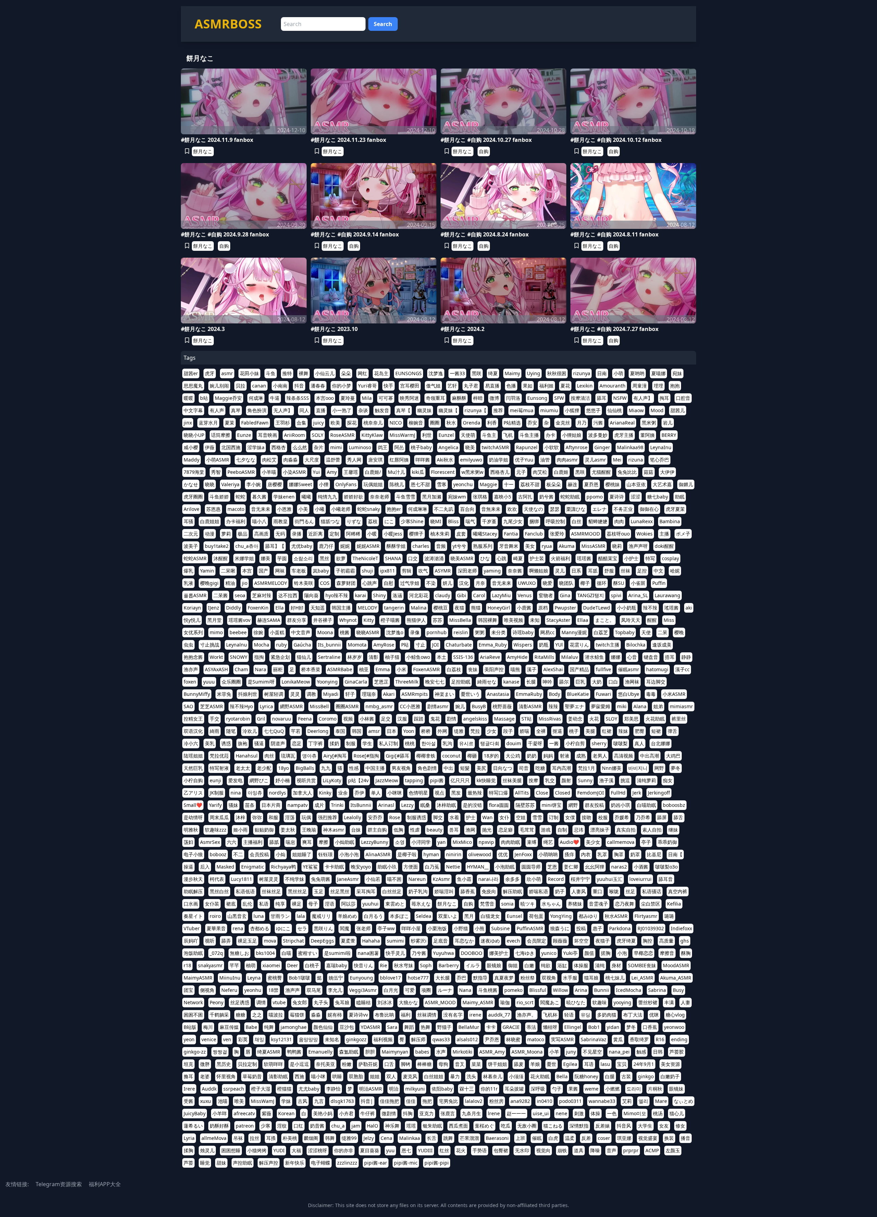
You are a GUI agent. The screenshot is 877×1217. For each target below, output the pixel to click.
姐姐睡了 (301, 854)
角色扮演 (257, 410)
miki (622, 706)
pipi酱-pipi (436, 1162)
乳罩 (602, 854)
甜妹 (221, 1162)
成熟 (581, 755)
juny (571, 1051)
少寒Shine (412, 521)
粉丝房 (496, 1101)
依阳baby (442, 1088)
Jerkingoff (659, 792)
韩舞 (330, 1138)
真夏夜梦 (504, 977)
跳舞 (448, 1138)
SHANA (393, 558)
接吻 (586, 817)
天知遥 (317, 607)
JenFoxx (523, 854)
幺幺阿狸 (594, 866)
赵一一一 (516, 1113)
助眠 (679, 496)
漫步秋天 (193, 879)
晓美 (470, 447)
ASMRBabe (339, 669)
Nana (465, 990)
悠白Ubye (628, 694)
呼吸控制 (555, 521)
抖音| (367, 1101)
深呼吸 (538, 1088)
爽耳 (307, 842)
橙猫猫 (284, 1088)
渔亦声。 (526, 1014)
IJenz (213, 607)
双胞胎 (356, 1076)
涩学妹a (255, 447)
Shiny (379, 595)
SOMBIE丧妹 (642, 965)
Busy (678, 990)
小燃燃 (612, 1088)
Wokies (645, 533)
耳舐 (592, 570)
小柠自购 (193, 780)
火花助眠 (655, 718)
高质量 (666, 940)
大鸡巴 (673, 755)
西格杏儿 (499, 472)
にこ (389, 521)
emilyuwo (471, 459)
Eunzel (446, 435)
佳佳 (411, 1101)
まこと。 (604, 620)
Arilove (191, 509)
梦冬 (631, 1027)
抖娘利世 (247, 694)
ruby (281, 644)
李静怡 (333, 1088)
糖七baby (657, 496)
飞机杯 (550, 1014)
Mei (617, 459)
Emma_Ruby (493, 644)
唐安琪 (375, 459)
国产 (263, 570)
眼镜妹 (676, 1088)
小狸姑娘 (571, 435)
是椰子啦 (407, 854)
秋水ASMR (616, 916)
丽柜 (278, 669)
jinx (188, 422)
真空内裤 (677, 891)
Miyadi (330, 694)
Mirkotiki (462, 1051)
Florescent (443, 472)
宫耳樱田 (409, 385)
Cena (386, 1138)
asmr (227, 373)
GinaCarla (356, 681)
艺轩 (452, 385)
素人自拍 (652, 829)
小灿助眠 (344, 842)
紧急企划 (280, 657)
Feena (305, 718)
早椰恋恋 (643, 953)
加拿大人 (302, 792)
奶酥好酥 (219, 1125)
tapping (414, 780)
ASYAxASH (216, 669)
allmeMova (213, 1138)
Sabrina (657, 990)
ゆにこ (283, 928)
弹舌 (672, 731)
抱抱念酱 (193, 657)
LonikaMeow (296, 681)
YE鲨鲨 (310, 866)
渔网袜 (632, 681)
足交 (386, 718)
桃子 (574, 731)
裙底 (231, 903)
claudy (442, 595)
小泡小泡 (349, 854)
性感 (354, 768)
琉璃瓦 (288, 755)
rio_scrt (525, 1002)
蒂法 (531, 1027)
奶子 (560, 891)
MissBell (319, 706)
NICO (396, 422)
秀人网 (354, 459)
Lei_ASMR (642, 977)
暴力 (455, 1076)
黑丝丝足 (297, 891)
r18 (187, 965)
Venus (525, 595)
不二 (238, 854)
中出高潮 (649, 755)
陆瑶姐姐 (193, 755)
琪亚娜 (624, 1138)
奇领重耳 (435, 398)
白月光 (391, 990)
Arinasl (386, 805)
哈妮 (675, 570)
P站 (405, 644)
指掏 (259, 657)
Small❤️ (193, 805)
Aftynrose (577, 447)
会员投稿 (259, 854)
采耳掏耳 (365, 891)
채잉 (259, 1039)
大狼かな (408, 1002)
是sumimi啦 (337, 953)
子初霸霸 (345, 570)
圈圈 (435, 422)
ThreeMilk (406, 681)
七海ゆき (524, 953)
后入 (205, 866)
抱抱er (394, 509)
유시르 (466, 743)
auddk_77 (499, 1014)
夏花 (565, 385)
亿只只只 (460, 780)
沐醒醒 (220, 558)
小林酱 (367, 718)
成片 (319, 805)
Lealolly (352, 817)
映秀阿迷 (409, 398)
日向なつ (502, 768)
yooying (622, 1002)
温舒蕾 (333, 459)
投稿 (581, 928)
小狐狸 (572, 410)
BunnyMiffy (197, 694)
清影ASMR (530, 706)
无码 (280, 533)
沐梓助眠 (446, 805)
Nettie (453, 866)
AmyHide (517, 657)
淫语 (329, 903)
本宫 (247, 570)
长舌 (431, 1138)
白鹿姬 (561, 472)
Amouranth (613, 385)
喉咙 (614, 891)
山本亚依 (636, 484)
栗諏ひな (575, 509)
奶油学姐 (498, 459)
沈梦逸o (394, 632)
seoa (240, 595)
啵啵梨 (620, 743)
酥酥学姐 (396, 546)
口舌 (389, 1064)
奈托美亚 (325, 1064)
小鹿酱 (524, 607)
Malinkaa (409, 1138)
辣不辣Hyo (241, 706)
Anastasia (498, 694)
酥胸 (686, 953)
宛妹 (677, 373)
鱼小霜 (464, 879)
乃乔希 (643, 817)
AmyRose (383, 644)
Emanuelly (320, 1051)
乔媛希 (622, 817)
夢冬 (675, 768)
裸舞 (303, 373)
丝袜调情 (426, 1014)
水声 (441, 1051)
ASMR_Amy (492, 1051)
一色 (612, 1113)
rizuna (635, 459)
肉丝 (269, 755)
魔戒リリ (321, 916)
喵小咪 (318, 1076)
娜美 (265, 558)
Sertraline (329, 657)
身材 (616, 965)
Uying (533, 373)
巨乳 (580, 681)
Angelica (448, 447)
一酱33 (457, 373)
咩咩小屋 (411, 928)
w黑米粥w (472, 472)
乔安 (532, 422)
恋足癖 (505, 829)
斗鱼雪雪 (405, 496)
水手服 (570, 977)
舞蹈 (409, 1027)
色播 (511, 385)
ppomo (594, 496)
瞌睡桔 (363, 1002)
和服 (273, 817)
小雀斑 (638, 583)
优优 (503, 854)
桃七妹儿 (615, 977)
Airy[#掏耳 (335, 755)
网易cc (547, 632)
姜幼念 (575, 718)
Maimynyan (395, 1051)
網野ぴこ (259, 780)
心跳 (501, 558)
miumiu (549, 410)
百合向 (467, 509)
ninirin (453, 854)
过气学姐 (409, 583)
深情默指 (579, 1125)
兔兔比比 (627, 472)
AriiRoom (294, 435)
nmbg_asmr (379, 706)
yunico (548, 953)
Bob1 (594, 1027)
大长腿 (442, 977)
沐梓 (240, 817)
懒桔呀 (550, 1027)
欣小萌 (534, 879)
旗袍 (242, 743)
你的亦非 (343, 1150)
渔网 (470, 829)
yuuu (209, 681)
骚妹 (233, 805)
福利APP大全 (105, 1184)
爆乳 (188, 570)
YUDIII (425, 1150)
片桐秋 (655, 1088)
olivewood (479, 854)
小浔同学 (421, 842)
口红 (298, 1125)
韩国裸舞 (487, 620)
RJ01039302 (651, 928)
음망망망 (308, 1039)
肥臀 (639, 731)
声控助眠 (242, 1162)
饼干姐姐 (497, 1064)
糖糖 (240, 1014)
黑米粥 (649, 422)
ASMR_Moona (527, 1051)
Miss (669, 620)
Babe (251, 1027)
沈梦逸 (436, 373)
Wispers (523, 644)
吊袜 (238, 1138)
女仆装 (212, 903)
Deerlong (318, 731)
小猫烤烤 (257, 1150)
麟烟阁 (311, 1138)
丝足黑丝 (339, 891)
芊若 (295, 731)
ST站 (526, 718)
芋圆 (282, 558)
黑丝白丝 (219, 891)
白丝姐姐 (433, 1076)
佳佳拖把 (389, 1101)
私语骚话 (651, 891)
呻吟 (547, 681)
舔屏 (662, 817)
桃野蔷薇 (502, 706)
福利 (405, 1014)
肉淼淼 (290, 459)
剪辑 (406, 570)
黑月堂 (214, 620)
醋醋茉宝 (607, 558)
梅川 (208, 1027)
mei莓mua (521, 410)
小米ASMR (674, 694)
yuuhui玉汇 (609, 879)
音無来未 (491, 509)
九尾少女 (512, 521)
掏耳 (664, 398)
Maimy (512, 373)
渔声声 (292, 990)
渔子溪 (606, 780)
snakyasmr (210, 965)
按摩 (533, 780)
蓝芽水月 (208, 422)
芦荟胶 (676, 1051)
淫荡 (290, 817)
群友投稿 (594, 805)
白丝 (576, 521)
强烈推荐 (327, 817)
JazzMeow (386, 780)
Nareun (417, 879)
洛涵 (397, 595)
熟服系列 (482, 546)
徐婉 (258, 632)
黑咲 (476, 373)
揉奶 (334, 743)
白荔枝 (454, 669)
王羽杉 (282, 422)
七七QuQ (274, 731)
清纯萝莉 (646, 780)
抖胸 (407, 1113)
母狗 (443, 1064)
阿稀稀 (353, 533)
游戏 (546, 829)
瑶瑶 (411, 1125)
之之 (257, 1014)
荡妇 (188, 842)
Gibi (461, 595)
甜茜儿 (677, 410)
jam (355, 1125)
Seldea (423, 916)
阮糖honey (586, 1076)
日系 (576, 570)
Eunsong (537, 398)
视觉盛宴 (647, 1138)
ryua (547, 546)
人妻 (685, 1002)
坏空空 (581, 940)
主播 (664, 533)
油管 (545, 459)
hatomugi (657, 669)
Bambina (669, 521)
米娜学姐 (244, 558)
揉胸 (188, 1150)
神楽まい (444, 694)
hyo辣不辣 (336, 595)
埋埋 (658, 385)
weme (591, 1088)
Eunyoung (361, 977)
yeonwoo (674, 1027)
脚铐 (405, 1064)
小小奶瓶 (626, 607)
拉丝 (254, 1138)
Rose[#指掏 (366, 755)
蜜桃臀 (275, 977)
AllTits (522, 792)
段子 (508, 731)
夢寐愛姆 (600, 706)
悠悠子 (593, 410)
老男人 (600, 755)
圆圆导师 (531, 866)
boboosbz (674, 805)
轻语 (569, 1014)
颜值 (589, 953)
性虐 (415, 829)
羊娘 (535, 1064)
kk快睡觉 (486, 780)
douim (513, 743)
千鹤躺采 (219, 1014)
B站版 (190, 1027)
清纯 (600, 965)
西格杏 (278, 447)
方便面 (411, 866)
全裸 (541, 731)
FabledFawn (255, 422)
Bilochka (635, 644)
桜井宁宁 (580, 879)
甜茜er (191, 373)
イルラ (473, 965)
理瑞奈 (369, 694)
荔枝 (373, 521)
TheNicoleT (365, 558)
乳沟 (447, 743)
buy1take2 (216, 546)
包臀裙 (501, 1150)
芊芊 (234, 965)
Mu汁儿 (396, 472)
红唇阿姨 (399, 459)
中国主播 (375, 768)
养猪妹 (575, 903)
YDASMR (370, 1027)
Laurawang (667, 595)
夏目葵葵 (369, 1150)
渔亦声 (191, 669)
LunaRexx (642, 521)
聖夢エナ (574, 706)
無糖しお (239, 953)
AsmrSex (210, 842)
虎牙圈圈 (193, 496)
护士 (470, 817)
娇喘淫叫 (444, 891)
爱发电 (235, 780)
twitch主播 (607, 644)
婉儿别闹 (219, 385)
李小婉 (253, 484)
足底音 (440, 940)
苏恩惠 (213, 509)
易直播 (492, 385)
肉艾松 (540, 472)
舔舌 (678, 817)
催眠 (537, 1138)
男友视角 (401, 768)
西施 (299, 1076)
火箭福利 (560, 558)
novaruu (281, 718)
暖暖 (188, 398)
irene (475, 1014)
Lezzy (407, 805)
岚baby (321, 570)
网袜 (280, 570)
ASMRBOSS (228, 23)
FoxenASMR (426, 669)
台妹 (356, 829)
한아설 (428, 743)
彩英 (243, 1039)
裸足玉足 (247, 940)
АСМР (652, 1150)
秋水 (451, 422)
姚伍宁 (336, 977)
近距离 (315, 533)
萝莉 (226, 533)
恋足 (296, 743)
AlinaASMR (378, 854)
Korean (286, 1113)
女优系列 (193, 632)
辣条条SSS (297, 398)
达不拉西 (287, 595)
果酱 (573, 1088)
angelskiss (475, 718)
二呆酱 (220, 595)
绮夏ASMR (268, 1051)
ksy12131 (281, 1039)
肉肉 (619, 521)
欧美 (335, 422)
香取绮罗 (639, 1039)
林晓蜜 (513, 1039)
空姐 (521, 817)
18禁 (273, 990)
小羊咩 (219, 1113)
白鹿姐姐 (209, 521)
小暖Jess (393, 533)
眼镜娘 (494, 965)
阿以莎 (348, 903)
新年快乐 (294, 1162)
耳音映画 (267, 435)
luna (259, 916)
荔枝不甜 (530, 484)
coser (604, 1138)
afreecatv (244, 1113)
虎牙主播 (623, 435)
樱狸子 (416, 533)
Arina (581, 990)
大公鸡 (513, 755)
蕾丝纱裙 (647, 1002)
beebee (238, 632)
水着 (454, 817)
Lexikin (585, 385)
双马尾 (314, 990)
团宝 (188, 990)
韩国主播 (341, 607)
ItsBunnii (360, 805)
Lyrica (266, 706)
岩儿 (667, 422)
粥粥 (479, 632)
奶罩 (635, 854)
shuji (367, 570)
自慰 (388, 583)
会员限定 (536, 940)
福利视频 (383, 1039)
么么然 (300, 447)
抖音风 (624, 1125)
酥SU (618, 583)
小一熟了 (341, 410)
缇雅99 (349, 1138)
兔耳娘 (342, 1002)
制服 (351, 743)
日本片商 (271, 805)
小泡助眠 (505, 866)
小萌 (618, 373)
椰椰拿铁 (425, 755)
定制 (334, 533)
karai (360, 595)
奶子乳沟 (418, 891)
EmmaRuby (529, 694)
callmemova (620, 842)
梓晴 (478, 398)
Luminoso (360, 447)
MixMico (462, 842)
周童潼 (639, 385)
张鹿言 (448, 1113)
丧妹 (473, 669)
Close (542, 792)
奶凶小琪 (620, 805)
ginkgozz (356, 1039)
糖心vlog (675, 1014)
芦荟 (188, 1162)
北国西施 (230, 447)
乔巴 (461, 977)
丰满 (669, 1002)
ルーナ (445, 990)
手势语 (479, 1150)
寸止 (420, 644)
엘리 (643, 1101)
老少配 (264, 768)
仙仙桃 (614, 410)
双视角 (549, 977)
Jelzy (368, 1138)
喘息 (290, 842)
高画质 (261, 533)
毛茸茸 (527, 829)
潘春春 (318, 385)
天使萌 (468, 435)
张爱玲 (557, 533)
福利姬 (546, 385)
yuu (390, 1150)
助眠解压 (193, 891)
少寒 (265, 1125)
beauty (434, 829)
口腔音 (683, 398)
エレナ (599, 509)
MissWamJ (262, 1101)
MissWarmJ (402, 435)
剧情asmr (437, 706)
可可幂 (386, 398)
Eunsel (514, 916)
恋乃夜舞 (624, 903)
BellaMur (468, 1027)
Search (383, 24)
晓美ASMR (461, 558)
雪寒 (441, 484)
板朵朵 (553, 484)
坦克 (188, 1064)
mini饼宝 (551, 805)
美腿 (590, 731)
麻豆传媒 (229, 1027)
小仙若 (373, 879)
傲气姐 (433, 385)
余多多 (512, 879)
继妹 (673, 829)
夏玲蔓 (348, 398)
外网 (442, 731)
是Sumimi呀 (261, 681)
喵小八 (259, 521)
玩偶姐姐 (373, 484)
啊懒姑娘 (538, 570)
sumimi (395, 940)
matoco (535, 1039)
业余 (343, 792)
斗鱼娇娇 (219, 496)
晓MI (435, 521)
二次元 (191, 533)
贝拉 (240, 385)
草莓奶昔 (252, 1076)
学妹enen (284, 496)
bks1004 (265, 953)
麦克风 (410, 1076)
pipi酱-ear (375, 1162)
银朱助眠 (432, 1125)
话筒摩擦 (220, 435)
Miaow (636, 410)
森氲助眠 (348, 1051)
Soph (426, 965)
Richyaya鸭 (283, 866)
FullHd (618, 792)
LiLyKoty (332, 780)
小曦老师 (340, 509)
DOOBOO (471, 953)
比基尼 (654, 854)
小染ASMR (294, 472)
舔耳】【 (274, 546)
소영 (400, 842)
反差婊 (602, 1125)
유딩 (585, 1014)
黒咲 (580, 472)
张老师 (363, 928)
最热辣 (475, 792)
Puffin (659, 583)
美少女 (593, 842)
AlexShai (553, 669)
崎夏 (518, 558)
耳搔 (271, 1138)
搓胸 (605, 953)
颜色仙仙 (323, 1027)
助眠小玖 (387, 866)
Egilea (570, 1064)
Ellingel (572, 1027)
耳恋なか (464, 940)
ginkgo (646, 1076)
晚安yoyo (361, 866)
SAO (188, 706)
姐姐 (375, 1076)
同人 (304, 410)
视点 (439, 792)
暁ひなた (575, 1002)
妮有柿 (335, 1014)
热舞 (425, 1027)
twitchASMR (495, 447)
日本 (391, 731)
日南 (602, 373)
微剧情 (389, 1113)
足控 (642, 570)
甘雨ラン (280, 916)
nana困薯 (368, 953)
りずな (354, 521)
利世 (427, 435)
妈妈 (548, 755)
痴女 (667, 780)
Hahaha (371, 940)
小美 (303, 509)
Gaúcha (302, 644)
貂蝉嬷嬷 (597, 521)
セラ (302, 928)
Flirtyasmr (645, 916)
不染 (431, 583)
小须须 (516, 1076)
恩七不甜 (420, 484)
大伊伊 (667, 472)
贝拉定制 (247, 1064)
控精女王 (193, 718)
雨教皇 (280, 521)
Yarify (215, 805)
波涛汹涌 (434, 558)
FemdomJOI (590, 792)
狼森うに (559, 928)
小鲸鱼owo (418, 657)
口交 (413, 558)
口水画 (191, 903)
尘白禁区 (650, 903)
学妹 (286, 1101)
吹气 (423, 570)
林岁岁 (354, 657)
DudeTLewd (596, 607)
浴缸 (562, 965)
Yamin (207, 570)
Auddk (209, 1088)
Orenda (471, 422)
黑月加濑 (431, 496)
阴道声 (278, 743)
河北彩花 (418, 595)
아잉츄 (255, 792)
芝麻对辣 (261, 595)
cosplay (670, 558)
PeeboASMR (241, 472)
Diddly (233, 607)
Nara (260, 669)
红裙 (607, 731)
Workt (216, 657)
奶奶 (531, 755)
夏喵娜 (658, 373)
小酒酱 (641, 866)
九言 (319, 1101)
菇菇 (648, 472)
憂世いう (470, 694)
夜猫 (459, 607)
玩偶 (306, 817)
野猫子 (444, 1027)
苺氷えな (421, 903)
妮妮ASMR (368, 546)
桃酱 (344, 632)
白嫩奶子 (670, 1076)
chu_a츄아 (246, 546)
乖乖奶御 (667, 842)
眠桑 (425, 805)
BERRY (669, 435)
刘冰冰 (385, 1002)
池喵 (222, 1101)
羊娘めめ (347, 916)
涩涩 (635, 496)
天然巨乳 (193, 768)
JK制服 (217, 792)
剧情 (451, 718)
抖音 (299, 385)
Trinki (337, 805)
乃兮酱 (419, 953)
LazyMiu (501, 595)
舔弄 (226, 940)
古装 (626, 1076)
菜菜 (476, 1064)
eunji (215, 780)
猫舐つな (330, 521)
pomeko (513, 990)
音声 (611, 1150)
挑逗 (625, 780)
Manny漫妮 (574, 632)
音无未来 (501, 583)
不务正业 (623, 509)
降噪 (595, 1150)
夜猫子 (602, 940)
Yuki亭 (570, 953)
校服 (603, 817)
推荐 (498, 410)
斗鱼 (270, 373)
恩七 (406, 1150)
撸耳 (188, 1076)
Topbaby (624, 632)
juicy (318, 422)
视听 (209, 940)
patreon (245, 1125)
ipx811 (387, 570)
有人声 (217, 410)
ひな (485, 558)
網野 (573, 805)
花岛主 (381, 373)
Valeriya (230, 484)
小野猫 (461, 928)
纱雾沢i (419, 940)
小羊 (554, 1051)
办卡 (550, 435)
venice (208, 1039)
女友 (664, 1125)
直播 (320, 410)
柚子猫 (392, 657)
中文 (658, 570)
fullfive (603, 669)
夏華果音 (216, 928)
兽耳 (454, 829)
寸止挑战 (209, 644)
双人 (391, 1076)
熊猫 (476, 607)
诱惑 (226, 743)
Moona (325, 632)
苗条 (250, 805)
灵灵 (295, 694)
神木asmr (333, 829)
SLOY (611, 718)
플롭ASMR (195, 595)
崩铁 (562, 1150)
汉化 (464, 583)
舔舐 (274, 842)
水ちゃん (551, 903)
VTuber (192, 928)
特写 (650, 558)
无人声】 (283, 410)
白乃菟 (432, 866)
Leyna (254, 977)
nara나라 (488, 879)
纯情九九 (327, 496)
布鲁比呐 (384, 1014)
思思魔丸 (193, 385)
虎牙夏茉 (675, 509)
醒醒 (652, 620)
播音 (685, 1138)
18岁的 (491, 755)
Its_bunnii (329, 644)
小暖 (372, 533)
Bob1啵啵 (299, 977)
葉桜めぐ (484, 1125)
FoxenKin (258, 607)
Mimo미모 (634, 1113)
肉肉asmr (567, 459)
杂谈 (363, 410)
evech (513, 940)
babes (422, 1051)
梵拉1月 (586, 768)
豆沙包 (346, 1027)
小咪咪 (394, 792)
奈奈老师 (379, 496)
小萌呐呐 (548, 854)
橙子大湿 (260, 1088)
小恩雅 (284, 509)
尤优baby (301, 546)
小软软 (551, 447)
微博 (494, 398)
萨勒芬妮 (368, 1064)
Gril (261, 718)
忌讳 (578, 829)
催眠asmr (628, 669)
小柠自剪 (575, 743)
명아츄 (309, 755)
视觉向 (543, 1150)
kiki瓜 (418, 472)
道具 (578, 1150)
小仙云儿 (324, 373)
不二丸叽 (443, 509)
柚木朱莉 (439, 533)
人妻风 (578, 891)
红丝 (444, 1150)
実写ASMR (562, 1039)
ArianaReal (622, 422)
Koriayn (192, 607)
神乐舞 (392, 1125)
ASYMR (443, 570)
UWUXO (527, 583)
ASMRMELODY (270, 583)
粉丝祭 (527, 977)
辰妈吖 (191, 940)
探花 (352, 422)
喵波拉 (276, 1014)
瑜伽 (505, 1002)
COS (325, 583)
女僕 (570, 817)
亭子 (646, 842)
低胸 (398, 829)
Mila (367, 398)
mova (270, 940)
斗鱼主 (489, 435)
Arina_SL (638, 595)
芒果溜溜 (469, 1138)
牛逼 (275, 398)
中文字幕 (193, 410)
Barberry (448, 965)
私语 (264, 903)
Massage (504, 718)
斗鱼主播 (529, 435)
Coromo (327, 718)
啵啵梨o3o (666, 866)
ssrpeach (233, 1088)
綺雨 (214, 731)
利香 (492, 422)
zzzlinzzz (347, 1162)
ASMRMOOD (585, 533)
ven (227, 1039)
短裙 (656, 731)
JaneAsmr (348, 879)
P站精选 (512, 422)
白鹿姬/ (373, 472)
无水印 (522, 1150)
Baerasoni (497, 1138)
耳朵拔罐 (514, 1088)
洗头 (471, 1076)
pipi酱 (437, 780)
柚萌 (251, 965)
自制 (562, 829)
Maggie (488, 484)
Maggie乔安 (228, 398)
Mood (657, 410)
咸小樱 (191, 447)
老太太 (243, 768)
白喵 (286, 953)
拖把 (427, 1101)
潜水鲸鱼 (594, 657)
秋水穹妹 (403, 965)
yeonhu (252, 990)
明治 (393, 1088)
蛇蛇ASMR (195, 558)
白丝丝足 (392, 891)
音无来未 (260, 509)
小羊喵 (269, 472)
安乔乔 (375, 817)
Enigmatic (252, 866)
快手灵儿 (395, 953)
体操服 (581, 965)
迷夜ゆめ (490, 940)
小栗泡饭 (437, 928)
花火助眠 (539, 1076)
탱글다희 (489, 743)
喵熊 (515, 669)
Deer (292, 965)
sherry (599, 743)
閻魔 (344, 928)
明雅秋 (191, 829)
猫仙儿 (304, 657)
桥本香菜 (310, 669)
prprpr (631, 1150)
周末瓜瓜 (219, 817)
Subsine (500, 928)
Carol (479, 595)
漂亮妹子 (599, 829)
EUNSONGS (408, 373)
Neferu (229, 990)
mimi (336, 447)
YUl (559, 644)
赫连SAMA (268, 620)
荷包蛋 (536, 916)
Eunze (244, 435)
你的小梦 (341, 385)
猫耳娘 (591, 977)
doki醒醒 (664, 546)
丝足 (630, 891)
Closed (562, 792)
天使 (646, 632)
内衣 (586, 854)
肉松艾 (269, 459)
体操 (595, 1113)
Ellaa (582, 620)
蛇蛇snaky (368, 509)
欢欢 (512, 509)
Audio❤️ (569, 842)
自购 (484, 151)
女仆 (504, 817)
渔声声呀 (638, 546)
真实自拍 (625, 829)
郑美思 (631, 718)
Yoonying (327, 681)
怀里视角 (226, 1076)
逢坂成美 (661, 644)
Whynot (348, 620)
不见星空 (592, 1051)
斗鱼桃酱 (487, 990)
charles (420, 546)
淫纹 (282, 1125)
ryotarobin (238, 718)
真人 (639, 743)
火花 (594, 718)
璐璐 (669, 916)
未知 (535, 620)
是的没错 (472, 805)
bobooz (218, 854)
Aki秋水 (445, 459)
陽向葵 (311, 595)
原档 (543, 607)
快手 (388, 385)
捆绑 (534, 521)
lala (301, 916)
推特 (287, 373)
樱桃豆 (440, 607)
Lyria (189, 1138)
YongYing (561, 916)
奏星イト (193, 916)
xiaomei (271, 965)
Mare (661, 1101)
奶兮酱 (546, 496)
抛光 (487, 829)
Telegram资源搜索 (59, 1184)
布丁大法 (632, 1014)
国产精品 (579, 669)
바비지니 (637, 768)
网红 (362, 373)
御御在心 (649, 509)
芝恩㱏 (381, 681)
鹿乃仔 (326, 546)
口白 (613, 681)
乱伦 (247, 903)
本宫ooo (325, 398)
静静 (686, 657)
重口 (597, 891)
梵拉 (475, 731)
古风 (302, 1101)
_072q (216, 953)
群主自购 (377, 829)
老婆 (205, 1076)
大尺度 (312, 459)
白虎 (553, 1138)
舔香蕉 (467, 891)
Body (554, 694)
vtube (279, 1002)
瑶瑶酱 (584, 558)
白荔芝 (601, 632)
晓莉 (617, 546)
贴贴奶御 (264, 829)
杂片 (318, 447)
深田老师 (467, 570)
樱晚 (679, 632)
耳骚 (188, 521)
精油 (230, 583)
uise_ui (541, 1113)
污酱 (598, 422)
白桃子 (312, 965)
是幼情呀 (193, 817)
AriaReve (490, 657)
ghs (684, 940)
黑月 (469, 916)
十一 (509, 484)
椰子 (585, 583)
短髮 (465, 768)
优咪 (654, 1014)
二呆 (662, 632)
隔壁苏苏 (525, 805)
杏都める (259, 928)
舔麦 (518, 1064)
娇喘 (524, 731)
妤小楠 (282, 780)
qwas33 (441, 1039)
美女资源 (670, 1064)
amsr (374, 731)
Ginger (602, 447)
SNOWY (238, 657)
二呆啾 (228, 570)
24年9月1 (643, 1064)
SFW (559, 398)
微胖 (205, 1064)
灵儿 (560, 570)
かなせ (191, 484)
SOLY (317, 435)
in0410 (544, 1101)
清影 (373, 657)
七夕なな (245, 459)
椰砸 (472, 755)
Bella (562, 1076)
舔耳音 (665, 879)
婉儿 (460, 706)
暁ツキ (527, 903)
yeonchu (463, 484)
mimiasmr (681, 706)
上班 (520, 1138)
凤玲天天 (630, 620)
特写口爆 (498, 792)
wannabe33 (602, 1101)
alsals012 (467, 1039)
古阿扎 (525, 496)
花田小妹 (249, 373)
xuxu (205, 1101)
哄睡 (337, 1076)
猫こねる (553, 1125)
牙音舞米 (508, 546)
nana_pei (619, 1051)
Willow (560, 990)
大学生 (645, 1125)
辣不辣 (650, 607)
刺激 (579, 1113)
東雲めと (395, 903)
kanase (511, 681)
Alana (639, 706)
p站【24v (358, 780)
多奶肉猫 (606, 1014)
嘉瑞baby (336, 965)
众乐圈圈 (231, 681)
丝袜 (625, 570)
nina (236, 792)
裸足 (296, 903)
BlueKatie (578, 694)
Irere (189, 1088)
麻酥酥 (459, 398)
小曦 (319, 509)
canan (259, 385)
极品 (242, 533)
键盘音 (651, 657)
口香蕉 (650, 1027)
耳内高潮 (561, 768)
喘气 (470, 521)
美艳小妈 (322, 1113)
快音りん (363, 965)
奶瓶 (543, 644)
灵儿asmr (595, 459)
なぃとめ (683, 1101)
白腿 (610, 1076)
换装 (669, 1138)
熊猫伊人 (416, 620)
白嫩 (529, 965)
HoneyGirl (498, 607)
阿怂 (399, 447)
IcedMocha (628, 990)
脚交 (438, 817)
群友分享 (296, 620)
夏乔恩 (591, 484)
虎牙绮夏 (626, 940)
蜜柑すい (307, 953)
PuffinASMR (530, 928)
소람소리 (303, 558)
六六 (231, 842)
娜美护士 (498, 953)
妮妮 (345, 546)
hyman (431, 854)
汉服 (402, 718)
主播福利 (252, 842)
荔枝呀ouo (618, 533)
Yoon (408, 731)
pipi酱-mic (406, 1162)
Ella (279, 607)
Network (193, 1002)
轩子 (350, 694)
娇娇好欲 (353, 496)
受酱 (188, 1101)
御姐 (513, 965)
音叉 (460, 1064)
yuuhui (370, 903)
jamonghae (294, 1027)
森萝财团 (346, 583)
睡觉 (205, 1162)
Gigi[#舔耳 (397, 755)
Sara (392, 1027)
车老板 (299, 570)
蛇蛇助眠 (570, 496)
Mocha (261, 644)
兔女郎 (300, 1002)
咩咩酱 (423, 459)
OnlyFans (346, 484)
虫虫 (188, 644)
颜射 (566, 780)
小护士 (631, 558)
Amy (332, 472)
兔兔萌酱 (320, 879)
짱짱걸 (220, 1051)
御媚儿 (686, 484)
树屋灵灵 (268, 879)
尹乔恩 (492, 1039)
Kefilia (674, 903)
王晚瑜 (309, 829)
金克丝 (563, 422)
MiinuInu (229, 977)
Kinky (325, 792)
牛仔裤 (367, 1113)
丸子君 (471, 385)
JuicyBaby (195, 1113)
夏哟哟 (637, 373)
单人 (376, 792)
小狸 (324, 484)
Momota (357, 644)
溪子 (531, 669)
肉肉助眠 (510, 842)
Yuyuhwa (443, 953)
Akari (389, 694)
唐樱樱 (275, 484)
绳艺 (548, 842)
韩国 (356, 731)
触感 (641, 1051)
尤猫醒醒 (601, 472)
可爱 (410, 990)
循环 (601, 583)
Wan (487, 817)
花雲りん (579, 644)
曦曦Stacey (485, 533)
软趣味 (599, 1002)
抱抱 (675, 385)
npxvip (486, 842)
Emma (382, 669)
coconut (451, 755)
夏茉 (229, 422)
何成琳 (256, 398)
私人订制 (388, 743)
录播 (296, 533)
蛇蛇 (240, 496)
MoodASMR (676, 965)
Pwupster (565, 607)
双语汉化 (193, 731)
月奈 (480, 583)
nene (561, 1113)
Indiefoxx (681, 928)
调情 (261, 1002)
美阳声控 (494, 669)
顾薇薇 (560, 940)
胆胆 (370, 1051)
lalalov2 (473, 1101)
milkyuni (415, 1088)
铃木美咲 (303, 583)
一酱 (554, 743)
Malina (419, 607)
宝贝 (622, 1064)
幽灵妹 (424, 410)
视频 (348, 718)
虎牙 (209, 373)
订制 (553, 817)
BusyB (479, 706)
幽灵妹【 (448, 410)
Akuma (567, 546)
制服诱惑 (416, 817)
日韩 (658, 1051)
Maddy (191, 459)
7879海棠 (194, 472)
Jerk (636, 792)
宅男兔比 (448, 1101)
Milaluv (569, 657)
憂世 (551, 1064)
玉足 (318, 891)
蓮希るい (193, 1125)
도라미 (634, 1088)
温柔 (570, 1138)
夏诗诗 (616, 496)
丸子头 (321, 1002)
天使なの (533, 509)
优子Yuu (524, 459)
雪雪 (537, 817)
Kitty (368, 620)
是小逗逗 (299, 1064)
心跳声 (369, 583)
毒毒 (651, 694)
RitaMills (544, 657)
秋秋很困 (556, 373)
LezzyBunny (374, 842)
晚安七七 (434, 681)
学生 (367, 743)
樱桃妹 (612, 484)
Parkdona (620, 928)
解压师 (418, 1039)
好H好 (297, 607)
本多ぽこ (399, 916)
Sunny (585, 780)
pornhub (437, 632)
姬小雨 (240, 829)
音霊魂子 (598, 903)
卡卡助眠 (334, 866)
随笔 (231, 731)
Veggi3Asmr (363, 990)
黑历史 (224, 1064)
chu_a (338, 1125)
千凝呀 (535, 743)
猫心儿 (676, 1113)
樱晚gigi (209, 583)
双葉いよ (447, 916)
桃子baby (421, 447)
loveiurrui (640, 879)
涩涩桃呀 (317, 1150)
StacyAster (558, 620)
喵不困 (394, 879)
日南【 (675, 854)
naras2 (619, 866)
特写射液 (219, 768)
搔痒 (569, 854)
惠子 (597, 928)
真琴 (235, 410)
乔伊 (359, 792)
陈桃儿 (397, 484)
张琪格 (480, 496)
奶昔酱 (317, 1125)
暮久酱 (259, 496)
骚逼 (259, 743)
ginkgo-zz (195, 1051)
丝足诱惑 (239, 1002)
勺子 (556, 1088)
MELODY (367, 607)
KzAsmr (441, 879)
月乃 (581, 422)
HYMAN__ (478, 866)
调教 (311, 694)
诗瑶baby (522, 632)
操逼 (188, 866)
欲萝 (341, 558)
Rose (394, 817)
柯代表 (217, 879)
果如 (527, 385)
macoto (235, 509)
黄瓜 (618, 1039)
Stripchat (293, 940)
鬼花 (435, 718)
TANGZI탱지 (590, 595)
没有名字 (452, 1014)
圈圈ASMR (347, 706)
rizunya (581, 373)
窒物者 (546, 595)
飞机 (508, 435)
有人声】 (643, 398)
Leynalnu (236, 644)
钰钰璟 (325, 854)
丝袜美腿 (512, 780)
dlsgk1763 (342, 1101)
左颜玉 (673, 1150)
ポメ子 (683, 533)
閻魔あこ (549, 1002)
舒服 (609, 570)
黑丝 (324, 558)
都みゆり (588, 916)
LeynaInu (660, 447)
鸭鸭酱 (294, 1051)
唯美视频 (513, 620)
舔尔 (564, 681)
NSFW (620, 398)
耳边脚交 (655, 681)
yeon (189, 1039)
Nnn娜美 (611, 768)
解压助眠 (512, 891)
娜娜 (615, 657)
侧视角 (207, 990)
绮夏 (493, 373)
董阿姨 (647, 435)
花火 (461, 1150)
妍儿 (447, 583)
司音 (524, 768)
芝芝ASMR (211, 706)
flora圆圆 (499, 805)
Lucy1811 (241, 879)
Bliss (453, 521)
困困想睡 (230, 1150)
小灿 (280, 854)
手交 (214, 718)
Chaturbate (459, 644)
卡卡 (491, 1027)
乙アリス (193, 792)
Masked (225, 866)
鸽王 (382, 447)
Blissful (537, 990)
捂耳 (670, 657)
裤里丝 (678, 718)
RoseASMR (342, 435)
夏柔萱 (348, 940)
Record (556, 879)
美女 (530, 546)
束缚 (531, 842)
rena (238, 928)
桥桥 (426, 731)
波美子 (191, 546)
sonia (507, 903)
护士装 (537, 558)
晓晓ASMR (367, 632)
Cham (241, 669)
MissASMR (593, 546)
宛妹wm (457, 496)
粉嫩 (346, 1064)
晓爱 (547, 583)
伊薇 (209, 447)
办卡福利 (235, 521)
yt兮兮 (459, 546)
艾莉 (627, 1101)
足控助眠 (460, 681)
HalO (372, 1125)
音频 (441, 546)
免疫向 (489, 891)
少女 (491, 731)
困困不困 (193, 1014)
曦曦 (306, 496)
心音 (632, 657)
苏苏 (437, 620)
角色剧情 (427, 768)
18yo (283, 768)
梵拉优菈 (219, 755)
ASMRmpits (415, 694)
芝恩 (552, 866)
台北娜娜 (660, 743)
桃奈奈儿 (373, 422)
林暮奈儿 (492, 1076)
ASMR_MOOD (440, 1002)
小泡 (622, 953)
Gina (565, 595)
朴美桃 (290, 1138)
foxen (190, 681)
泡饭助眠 (193, 953)
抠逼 (557, 731)
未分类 (498, 632)
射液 (564, 755)
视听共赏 (306, 780)
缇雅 (459, 731)
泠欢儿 (250, 731)
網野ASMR (291, 706)
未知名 (332, 1039)
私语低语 (245, 891)
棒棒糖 (424, 1064)
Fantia (511, 533)
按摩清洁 (580, 398)
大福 (296, 1150)
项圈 (426, 990)
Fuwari (603, 694)
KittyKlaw (372, 435)
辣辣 (553, 706)
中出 (448, 768)
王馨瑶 (351, 472)
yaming (492, 570)
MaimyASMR (198, 977)
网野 (659, 768)
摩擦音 (667, 953)
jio (244, 583)
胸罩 (618, 854)
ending (679, 1039)
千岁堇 (489, 521)
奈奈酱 (515, 570)
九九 (326, 768)
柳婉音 (416, 422)
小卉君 (346, 1113)
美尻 (481, 768)
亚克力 (426, 1113)
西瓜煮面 (458, 1125)
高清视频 (623, 755)
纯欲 (546, 965)
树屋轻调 (273, 694)
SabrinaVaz (593, 1039)
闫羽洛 (513, 398)
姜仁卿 (571, 866)
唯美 (239, 1101)
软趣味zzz (215, 829)
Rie (383, 965)
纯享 (280, 903)
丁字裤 (315, 743)
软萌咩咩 (273, 1064)
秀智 (216, 472)
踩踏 (418, 718)
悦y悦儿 (192, 620)
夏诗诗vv (358, 1014)
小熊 (479, 928)
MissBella (460, 620)
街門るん (304, 521)
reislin (461, 632)
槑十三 (466, 1088)
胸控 (647, 940)
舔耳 (601, 398)
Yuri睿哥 (367, 385)
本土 (441, 657)
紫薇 (266, 1113)
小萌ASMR (217, 459)
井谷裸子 (322, 620)
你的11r (489, 1088)
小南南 (280, 385)
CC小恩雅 (410, 706)
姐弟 (658, 706)
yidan (613, 1027)
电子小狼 (193, 854)
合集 (301, 422)
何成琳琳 (417, 509)
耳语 (589, 1064)
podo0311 (570, 1101)
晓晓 (209, 484)
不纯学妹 (294, 879)
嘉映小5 (502, 496)
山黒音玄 (237, 916)
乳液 (188, 583)
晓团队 (566, 583)
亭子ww (386, 928)
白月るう (373, 916)
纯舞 (269, 1027)
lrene (494, 1113)
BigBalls (305, 768)
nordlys (277, 792)
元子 (521, 472)
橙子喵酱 (390, 620)
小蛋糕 (277, 632)
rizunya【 (475, 410)
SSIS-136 (463, 657)
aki (688, 607)
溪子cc (682, 669)
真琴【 (403, 410)
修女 (680, 1125)
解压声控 (268, 1162)
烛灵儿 (207, 1150)
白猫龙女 (490, 916)
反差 (586, 1138)
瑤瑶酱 (671, 607)
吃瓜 (505, 1125)
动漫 (209, 533)
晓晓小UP (194, 435)
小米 (401, 669)
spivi (616, 595)
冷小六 (191, 743)
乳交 (550, 780)
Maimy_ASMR (477, 1002)
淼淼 (316, 1014)
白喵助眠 (646, 805)
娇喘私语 (538, 891)
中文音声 (300, 632)
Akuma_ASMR (675, 977)
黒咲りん (323, 928)
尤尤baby (308, 1088)
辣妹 (623, 731)
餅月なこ (202, 151)
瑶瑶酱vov (239, 620)
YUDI (279, 1150)
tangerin (394, 607)
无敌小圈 (526, 1125)
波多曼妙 (597, 435)
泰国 (340, 731)
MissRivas (550, 718)
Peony (216, 1002)
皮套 (461, 533)
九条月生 (471, 1113)
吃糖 (540, 768)
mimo (216, 632)
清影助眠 (278, 1076)
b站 (204, 398)
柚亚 (364, 669)
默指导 (480, 977)
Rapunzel (527, 447)
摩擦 (323, 842)
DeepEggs (322, 940)
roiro (215, 916)
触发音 (382, 410)
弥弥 (257, 817)
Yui (316, 472)
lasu (605, 1064)
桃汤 (658, 1113)
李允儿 (335, 990)
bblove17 (390, 977)
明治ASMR (370, 1088)
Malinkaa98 (630, 447)
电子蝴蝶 (320, 1162)
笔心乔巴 (659, 459)
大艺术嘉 (662, 484)
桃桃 (410, 743)
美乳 (209, 743)
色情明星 (418, 792)
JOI (435, 644)
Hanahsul (247, 755)
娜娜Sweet (300, 484)
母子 (313, 903)
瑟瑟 (554, 509)
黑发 (456, 792)
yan (441, 842)
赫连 (572, 484)
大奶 (597, 681)
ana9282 (520, 1101)
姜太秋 (288, 829)
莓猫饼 (297, 1014)
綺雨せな (486, 681)
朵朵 (346, 373)
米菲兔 (224, 694)
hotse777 (418, 977)
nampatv (297, 805)
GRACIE (511, 1027)
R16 (660, 1039)
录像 (415, 632)
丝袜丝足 (271, 891)
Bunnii (601, 990)
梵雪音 (487, 903)
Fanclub (534, 533)
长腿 (531, 681)
